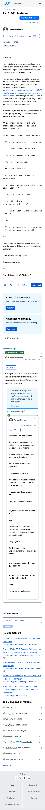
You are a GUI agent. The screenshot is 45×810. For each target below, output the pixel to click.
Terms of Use (34, 785)
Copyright (11, 791)
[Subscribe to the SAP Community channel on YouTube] (25, 778)
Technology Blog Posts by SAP (17, 644)
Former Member (16, 30)
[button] (30, 36)
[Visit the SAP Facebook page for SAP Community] (16, 778)
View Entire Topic (10, 349)
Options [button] (41, 18)
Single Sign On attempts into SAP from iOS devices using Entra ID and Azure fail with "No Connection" (21, 689)
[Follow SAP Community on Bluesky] (20, 778)
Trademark (11, 798)
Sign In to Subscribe (29, 18)
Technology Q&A (10, 9)
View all (6, 765)
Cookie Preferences (11, 804)
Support (34, 798)
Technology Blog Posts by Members (19, 655)
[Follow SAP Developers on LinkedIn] (29, 778)
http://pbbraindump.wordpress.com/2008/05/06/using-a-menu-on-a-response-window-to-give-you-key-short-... (22, 93)
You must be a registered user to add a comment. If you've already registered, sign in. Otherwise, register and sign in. (21, 396)
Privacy (11, 785)
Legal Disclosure (34, 791)
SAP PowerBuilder (9, 46)
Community (16, 3)
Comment (36, 285)
